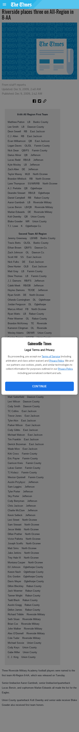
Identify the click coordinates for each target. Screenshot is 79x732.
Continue (39, 386)
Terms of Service (51, 356)
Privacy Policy (56, 360)
